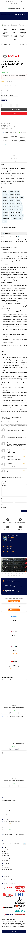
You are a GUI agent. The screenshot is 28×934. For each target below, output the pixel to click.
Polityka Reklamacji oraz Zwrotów (10, 871)
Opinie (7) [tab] (14, 161)
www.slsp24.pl (8, 815)
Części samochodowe (10, 126)
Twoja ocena (4, 481)
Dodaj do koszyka (14, 109)
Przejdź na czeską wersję (15, 609)
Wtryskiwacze (6, 853)
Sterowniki (6, 857)
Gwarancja (6, 872)
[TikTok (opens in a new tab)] (16, 3)
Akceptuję (14, 931)
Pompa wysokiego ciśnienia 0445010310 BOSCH (14, 780)
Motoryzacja (16, 126)
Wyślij (4, 100)
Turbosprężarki (7, 858)
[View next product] (26, 44)
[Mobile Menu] (2, 8)
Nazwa (3, 498)
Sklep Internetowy (6, 16)
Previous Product (7, 44)
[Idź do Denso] (19, 890)
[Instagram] (7, 879)
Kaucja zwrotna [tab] (14, 158)
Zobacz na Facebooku (14, 623)
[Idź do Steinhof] (19, 914)
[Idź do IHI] (19, 894)
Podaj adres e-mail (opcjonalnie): (7, 95)
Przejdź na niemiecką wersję (15, 601)
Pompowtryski (6, 855)
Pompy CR (8, 125)
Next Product (22, 44)
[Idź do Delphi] (19, 887)
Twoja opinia (3, 485)
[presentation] (2, 567)
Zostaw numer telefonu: (5, 90)
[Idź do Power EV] (19, 906)
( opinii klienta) (9, 81)
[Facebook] (4, 879)
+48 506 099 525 (9, 1)
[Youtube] (11, 879)
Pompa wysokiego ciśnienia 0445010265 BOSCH (14, 743)
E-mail (16, 498)
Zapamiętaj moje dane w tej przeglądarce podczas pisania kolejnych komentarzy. (13, 506)
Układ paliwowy (9, 128)
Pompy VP (6, 851)
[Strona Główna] (1, 16)
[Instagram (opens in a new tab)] (13, 3)
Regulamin (6, 865)
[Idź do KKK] (19, 900)
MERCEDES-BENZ (6, 233)
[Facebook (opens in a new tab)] (11, 3)
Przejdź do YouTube (14, 668)
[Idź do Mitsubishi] (8, 907)
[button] (2, 573)
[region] (14, 925)
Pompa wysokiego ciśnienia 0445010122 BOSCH (14, 707)
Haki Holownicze (7, 860)
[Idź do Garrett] (8, 894)
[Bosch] (11, 56)
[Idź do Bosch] (8, 887)
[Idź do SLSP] (8, 914)
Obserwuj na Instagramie (14, 638)
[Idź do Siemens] (19, 910)
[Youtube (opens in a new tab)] (15, 3)
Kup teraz (14, 113)
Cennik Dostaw (7, 867)
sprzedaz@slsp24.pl (9, 551)
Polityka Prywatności (8, 869)
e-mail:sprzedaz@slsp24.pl (10, 811)
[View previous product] (2, 44)
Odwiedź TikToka (14, 653)
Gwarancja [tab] (14, 155)
